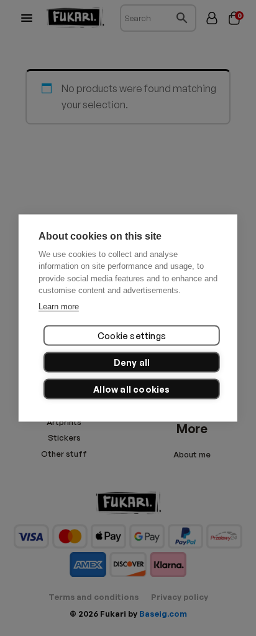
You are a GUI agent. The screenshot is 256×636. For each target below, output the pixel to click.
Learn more (59, 306)
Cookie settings (132, 335)
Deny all (132, 362)
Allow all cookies (131, 389)
